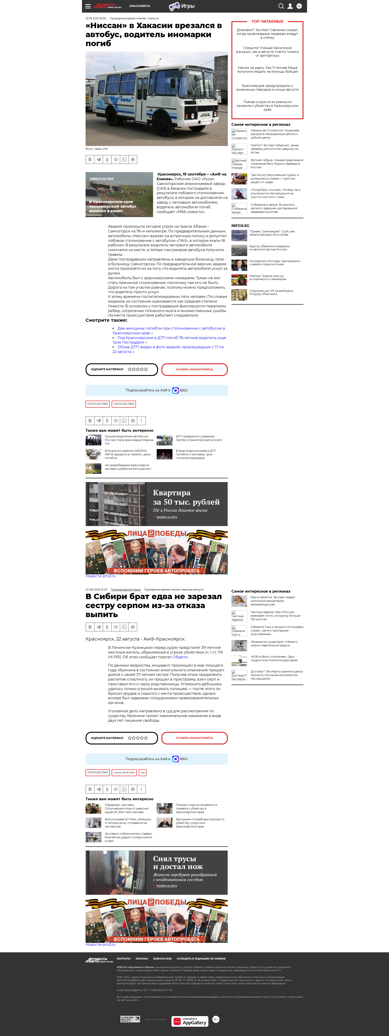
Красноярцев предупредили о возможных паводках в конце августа (267, 88)
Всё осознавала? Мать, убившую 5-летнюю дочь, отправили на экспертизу (128, 823)
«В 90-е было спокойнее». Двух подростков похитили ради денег (274, 658)
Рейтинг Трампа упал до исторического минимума (267, 277)
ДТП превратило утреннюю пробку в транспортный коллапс (199, 438)
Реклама (142, 958)
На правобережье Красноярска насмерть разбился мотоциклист (128, 466)
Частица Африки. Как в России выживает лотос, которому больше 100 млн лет (275, 615)
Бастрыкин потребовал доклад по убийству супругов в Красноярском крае (200, 823)
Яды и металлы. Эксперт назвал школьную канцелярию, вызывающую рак (273, 601)
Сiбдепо (180, 657)
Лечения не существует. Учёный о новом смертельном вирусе (274, 643)
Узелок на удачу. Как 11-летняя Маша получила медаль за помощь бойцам (267, 70)
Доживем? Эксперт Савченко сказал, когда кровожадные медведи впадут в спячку (267, 34)
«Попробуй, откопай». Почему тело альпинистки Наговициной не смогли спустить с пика (276, 193)
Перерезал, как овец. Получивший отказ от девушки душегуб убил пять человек (127, 808)
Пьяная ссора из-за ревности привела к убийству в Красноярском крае (267, 106)
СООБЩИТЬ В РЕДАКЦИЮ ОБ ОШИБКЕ (201, 958)
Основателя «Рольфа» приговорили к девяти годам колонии (274, 263)
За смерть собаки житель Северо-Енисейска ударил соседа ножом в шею (129, 837)
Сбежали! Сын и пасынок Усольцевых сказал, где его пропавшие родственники (277, 630)
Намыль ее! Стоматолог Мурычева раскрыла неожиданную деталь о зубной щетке (275, 134)
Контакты (124, 958)
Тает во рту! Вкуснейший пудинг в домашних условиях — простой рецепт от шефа (275, 178)
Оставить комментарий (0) (194, 369)
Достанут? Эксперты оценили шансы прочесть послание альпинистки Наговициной (277, 675)
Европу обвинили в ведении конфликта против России (269, 248)
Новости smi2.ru (100, 576)
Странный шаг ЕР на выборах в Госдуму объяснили (271, 292)
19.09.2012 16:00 (96, 18)
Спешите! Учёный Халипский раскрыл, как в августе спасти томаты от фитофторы (267, 52)
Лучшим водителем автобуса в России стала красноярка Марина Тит (129, 440)
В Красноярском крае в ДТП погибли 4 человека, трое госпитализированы (196, 454)
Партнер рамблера (155, 1019)
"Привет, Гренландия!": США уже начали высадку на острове (272, 233)
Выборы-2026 (162, 958)
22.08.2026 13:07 (96, 589)
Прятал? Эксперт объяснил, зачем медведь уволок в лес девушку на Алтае (275, 149)
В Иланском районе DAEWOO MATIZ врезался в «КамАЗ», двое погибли (127, 454)
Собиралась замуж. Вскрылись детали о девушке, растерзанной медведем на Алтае (274, 208)
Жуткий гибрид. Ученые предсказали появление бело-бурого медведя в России (277, 163)
